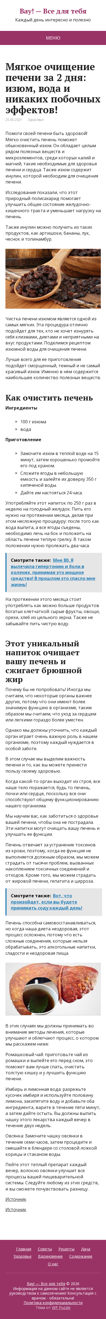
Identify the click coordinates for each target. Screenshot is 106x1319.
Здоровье (36, 119)
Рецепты (66, 1249)
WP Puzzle (61, 1307)
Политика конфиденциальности (53, 1302)
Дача (85, 1249)
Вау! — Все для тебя (53, 11)
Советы (45, 1249)
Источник (15, 1199)
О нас (53, 1263)
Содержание (80, 1256)
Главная (23, 1249)
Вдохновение (50, 1256)
